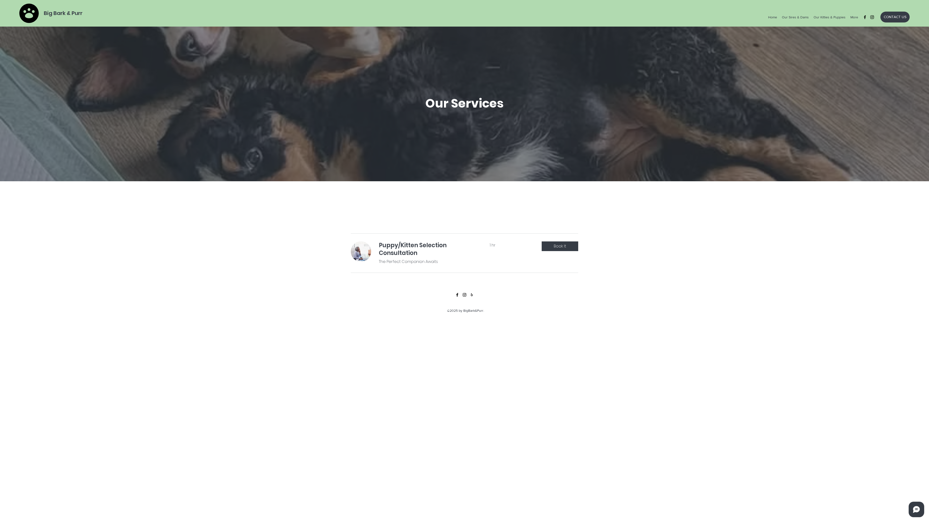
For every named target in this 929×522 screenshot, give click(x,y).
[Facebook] (864, 17)
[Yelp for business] (471, 294)
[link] (428, 249)
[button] (560, 246)
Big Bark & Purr (63, 13)
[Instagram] (872, 17)
